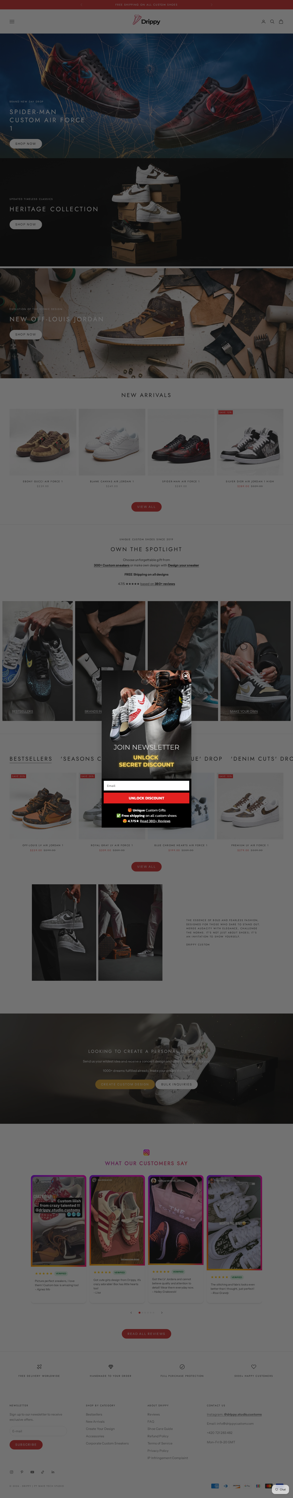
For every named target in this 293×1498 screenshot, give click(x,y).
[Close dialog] (186, 675)
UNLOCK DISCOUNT (146, 798)
